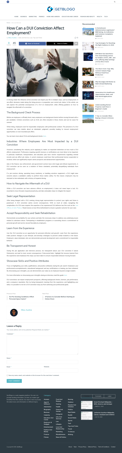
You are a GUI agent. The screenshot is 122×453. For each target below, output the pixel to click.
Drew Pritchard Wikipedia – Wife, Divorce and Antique (103, 403)
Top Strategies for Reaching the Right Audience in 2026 (105, 44)
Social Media (72, 418)
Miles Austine (12, 38)
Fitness (46, 437)
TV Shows (71, 432)
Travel (70, 429)
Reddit (70, 415)
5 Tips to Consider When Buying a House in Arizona (104, 117)
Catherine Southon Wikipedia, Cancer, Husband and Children (104, 413)
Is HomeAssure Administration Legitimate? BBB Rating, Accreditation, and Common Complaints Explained (105, 32)
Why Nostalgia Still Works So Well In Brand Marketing (105, 83)
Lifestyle (58, 424)
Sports (70, 421)
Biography (47, 409)
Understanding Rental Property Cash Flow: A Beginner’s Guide (103, 107)
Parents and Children (72, 406)
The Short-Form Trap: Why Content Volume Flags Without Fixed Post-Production (104, 72)
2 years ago (100, 111)
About (70, 447)
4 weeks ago (100, 64)
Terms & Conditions (103, 447)
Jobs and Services (16, 23)
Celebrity (47, 415)
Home (16, 16)
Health (99, 16)
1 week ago (99, 47)
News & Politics (61, 437)
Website (46, 367)
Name (9, 358)
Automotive (47, 407)
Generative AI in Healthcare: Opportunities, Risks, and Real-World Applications (105, 94)
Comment (10, 334)
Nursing (70, 399)
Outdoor (70, 402)
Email (9, 367)
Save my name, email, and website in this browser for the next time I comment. (34, 375)
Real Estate (71, 412)
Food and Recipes (59, 400)
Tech (106, 16)
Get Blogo (19, 447)
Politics (70, 409)
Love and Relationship (60, 428)
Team (75, 447)
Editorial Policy (92, 447)
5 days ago (99, 38)
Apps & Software (47, 403)
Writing (70, 434)
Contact (113, 447)
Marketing (33, 16)
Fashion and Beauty (87, 16)
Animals (46, 399)
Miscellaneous (60, 434)
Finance (42, 16)
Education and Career (70, 16)
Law (31, 38)
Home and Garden (53, 16)
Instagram (59, 414)
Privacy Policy (82, 447)
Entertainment (48, 427)
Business (23, 16)
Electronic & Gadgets (48, 423)
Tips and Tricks (37, 38)
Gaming (58, 404)
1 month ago (100, 77)
